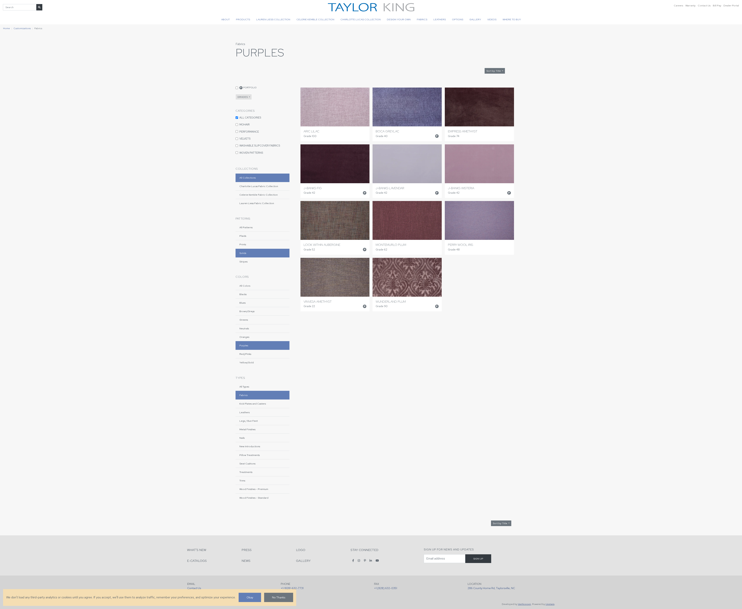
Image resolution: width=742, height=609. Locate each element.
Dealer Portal (731, 5)
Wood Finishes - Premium (253, 489)
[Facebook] (353, 560)
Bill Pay (717, 5)
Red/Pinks (245, 354)
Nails (242, 438)
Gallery (475, 19)
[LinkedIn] (370, 560)
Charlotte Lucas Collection (360, 19)
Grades (242, 97)
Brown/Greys (246, 311)
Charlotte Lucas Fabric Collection (258, 186)
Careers (678, 5)
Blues (242, 302)
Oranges (244, 337)
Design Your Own (399, 19)
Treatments (245, 472)
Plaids (242, 236)
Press (247, 550)
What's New (196, 550)
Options (457, 19)
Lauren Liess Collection (273, 19)
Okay (250, 597)
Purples (243, 345)
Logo (300, 550)
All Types (244, 386)
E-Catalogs (197, 561)
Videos (491, 19)
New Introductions (249, 446)
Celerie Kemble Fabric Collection (258, 194)
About (225, 19)
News (246, 561)
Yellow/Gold (246, 362)
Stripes (243, 261)
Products (243, 19)
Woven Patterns (251, 152)
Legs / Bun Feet (248, 420)
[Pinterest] (365, 560)
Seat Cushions (247, 463)
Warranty (690, 5)
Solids (242, 253)
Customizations (22, 28)
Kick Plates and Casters (252, 403)
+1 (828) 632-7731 (292, 588)
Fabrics (422, 19)
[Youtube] (377, 560)
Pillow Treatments (249, 455)
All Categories (250, 117)
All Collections (247, 177)
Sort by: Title (493, 70)
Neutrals (244, 328)
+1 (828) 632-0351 (385, 588)
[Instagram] (359, 560)
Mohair (244, 124)
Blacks (243, 294)
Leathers (439, 19)
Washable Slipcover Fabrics (259, 145)
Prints (242, 244)
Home (6, 28)
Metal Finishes (247, 429)
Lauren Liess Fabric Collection (256, 203)
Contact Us (704, 5)
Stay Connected (364, 550)
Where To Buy (512, 19)
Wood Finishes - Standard (253, 497)
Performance (249, 131)
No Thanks (278, 597)
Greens (243, 319)
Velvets (245, 138)
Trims (242, 480)
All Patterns (246, 227)
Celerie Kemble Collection (315, 19)
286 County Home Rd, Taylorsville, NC (491, 588)
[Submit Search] (39, 7)
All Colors (244, 285)
